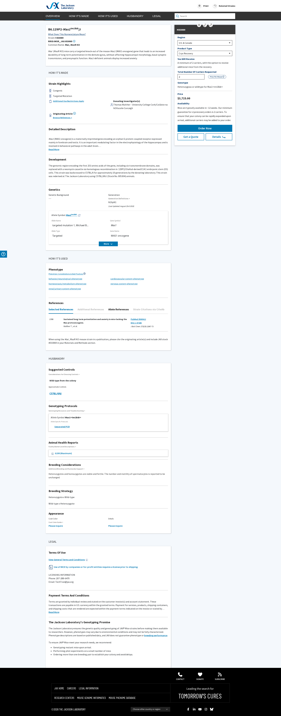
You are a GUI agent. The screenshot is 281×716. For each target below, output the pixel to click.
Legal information (88, 688)
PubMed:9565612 (138, 319)
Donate (200, 679)
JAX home (59, 688)
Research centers (64, 697)
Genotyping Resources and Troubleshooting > (67, 411)
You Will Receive (186, 58)
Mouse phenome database (122, 697)
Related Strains (227, 5)
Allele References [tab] (118, 309)
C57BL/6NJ (55, 393)
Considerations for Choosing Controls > (64, 374)
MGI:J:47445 (136, 323)
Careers (71, 688)
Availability (183, 103)
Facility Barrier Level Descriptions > (62, 446)
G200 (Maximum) (63, 453)
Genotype (183, 82)
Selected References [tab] (61, 309)
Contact (180, 679)
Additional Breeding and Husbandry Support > (66, 469)
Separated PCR (62, 426)
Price (180, 93)
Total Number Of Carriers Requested (197, 71)
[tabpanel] (108, 324)
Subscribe (220, 679)
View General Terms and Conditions (67, 559)
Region (181, 37)
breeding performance (155, 635)
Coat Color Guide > (56, 522)
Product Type (185, 48)
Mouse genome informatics (91, 697)
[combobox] (150, 709)
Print (206, 5)
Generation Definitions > (119, 198)
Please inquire (56, 525)
